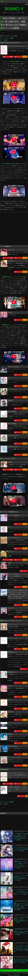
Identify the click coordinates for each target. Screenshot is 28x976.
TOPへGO (17, 975)
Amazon (24, 57)
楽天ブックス (17, 57)
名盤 (5, 40)
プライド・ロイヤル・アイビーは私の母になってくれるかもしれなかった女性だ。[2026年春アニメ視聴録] (21, 948)
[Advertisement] (14, 228)
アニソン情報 (9, 38)
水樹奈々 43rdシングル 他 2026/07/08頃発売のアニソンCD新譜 (21, 932)
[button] (2, 1)
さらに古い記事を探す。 (14, 970)
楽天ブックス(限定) (8, 57)
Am (26, 796)
